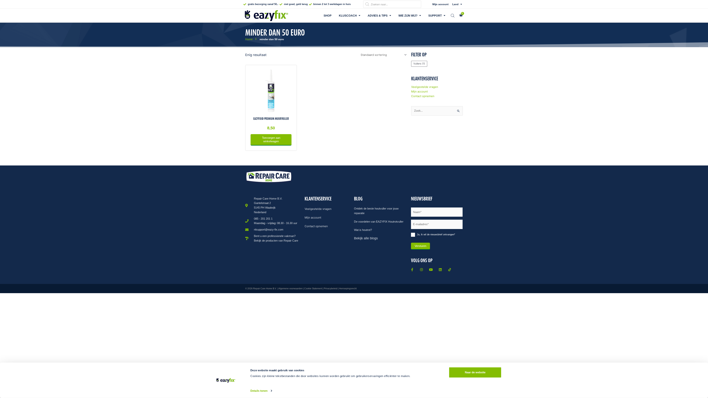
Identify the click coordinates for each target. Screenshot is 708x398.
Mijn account (440, 4)
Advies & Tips (378, 15)
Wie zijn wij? (407, 15)
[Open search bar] (452, 15)
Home (249, 39)
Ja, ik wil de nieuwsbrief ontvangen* (436, 234)
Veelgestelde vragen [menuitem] (318, 209)
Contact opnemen (422, 96)
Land (455, 4)
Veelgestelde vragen (424, 87)
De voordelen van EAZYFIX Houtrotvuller (378, 221)
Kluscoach (348, 15)
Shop (328, 15)
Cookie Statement (313, 288)
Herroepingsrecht (348, 288)
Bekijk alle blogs (366, 238)
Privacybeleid (330, 288)
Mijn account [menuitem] (313, 217)
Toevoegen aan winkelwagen (271, 139)
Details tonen (259, 390)
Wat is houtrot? (363, 229)
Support (435, 15)
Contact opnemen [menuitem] (316, 226)
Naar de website (475, 372)
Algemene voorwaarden (290, 288)
